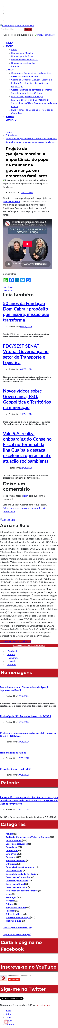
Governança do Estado (17, 881)
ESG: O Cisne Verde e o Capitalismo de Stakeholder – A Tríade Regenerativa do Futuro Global (34, 103)
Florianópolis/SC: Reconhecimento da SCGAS (25, 716)
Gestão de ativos (14, 871)
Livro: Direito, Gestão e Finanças (27, 96)
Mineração (11, 897)
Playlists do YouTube (16, 907)
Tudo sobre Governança (18, 917)
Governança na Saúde (16, 887)
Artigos (9, 834)
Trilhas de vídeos (14, 914)
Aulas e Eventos (14, 840)
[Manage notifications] (6, 1022)
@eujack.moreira (11, 201)
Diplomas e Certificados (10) (17, 934)
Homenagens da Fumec (22, 56)
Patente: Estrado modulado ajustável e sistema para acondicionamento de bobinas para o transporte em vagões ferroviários (29, 800)
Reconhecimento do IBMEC (24, 60)
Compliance (11, 847)
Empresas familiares (15, 861)
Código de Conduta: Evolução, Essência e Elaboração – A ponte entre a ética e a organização (31, 83)
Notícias (10, 901)
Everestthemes (42, 1005)
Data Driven (12, 854)
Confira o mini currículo (15, 641)
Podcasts (10, 911)
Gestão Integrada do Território (21, 874)
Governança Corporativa (18, 877)
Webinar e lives (13, 921)
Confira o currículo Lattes (29, 646)
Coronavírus (12, 850)
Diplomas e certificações (23, 63)
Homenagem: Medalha (22, 53)
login (25, 496)
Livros (10, 70)
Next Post (8, 290)
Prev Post (8, 287)
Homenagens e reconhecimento (22, 891)
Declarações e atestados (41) (17, 928)
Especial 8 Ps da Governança (20, 867)
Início (9, 43)
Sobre (9, 46)
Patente (15, 66)
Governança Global (15, 884)
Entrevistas (11, 864)
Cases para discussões (17, 844)
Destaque (10, 857)
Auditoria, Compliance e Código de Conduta (28, 837)
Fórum (10, 116)
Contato (11, 120)
